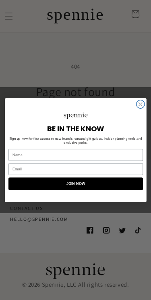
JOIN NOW (75, 184)
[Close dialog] (140, 104)
